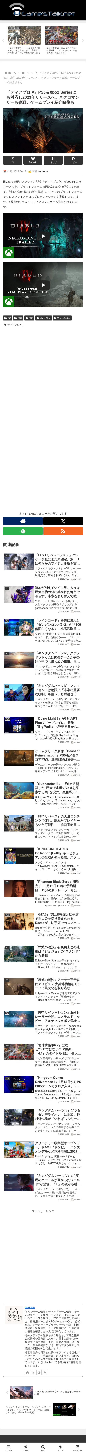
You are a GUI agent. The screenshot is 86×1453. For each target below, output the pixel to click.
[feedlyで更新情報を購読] (23, 531)
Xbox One (45, 318)
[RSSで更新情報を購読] (63, 531)
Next (83, 41)
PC (9, 318)
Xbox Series (63, 318)
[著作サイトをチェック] (23, 521)
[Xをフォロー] (63, 521)
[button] (73, 160)
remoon (30, 1307)
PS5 (31, 318)
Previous (3, 41)
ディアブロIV (14, 324)
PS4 (20, 318)
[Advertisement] (43, 374)
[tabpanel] (24, 40)
